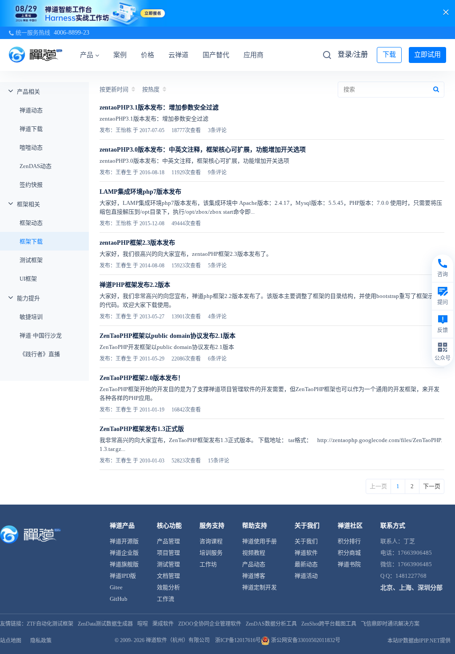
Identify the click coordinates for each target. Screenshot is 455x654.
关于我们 (306, 541)
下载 (389, 54)
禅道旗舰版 (124, 564)
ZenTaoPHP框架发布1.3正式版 (142, 429)
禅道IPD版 (123, 575)
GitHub (119, 598)
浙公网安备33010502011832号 (305, 640)
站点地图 (10, 641)
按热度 (151, 89)
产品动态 (253, 564)
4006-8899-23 (71, 32)
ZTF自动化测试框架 (50, 624)
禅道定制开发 (259, 587)
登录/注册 (353, 54)
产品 (86, 55)
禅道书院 (349, 564)
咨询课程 (211, 541)
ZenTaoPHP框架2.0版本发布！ (142, 378)
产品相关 (28, 91)
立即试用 (427, 54)
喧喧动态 (31, 147)
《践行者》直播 (40, 354)
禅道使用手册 (259, 541)
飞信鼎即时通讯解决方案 (390, 624)
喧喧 (142, 624)
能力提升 (28, 298)
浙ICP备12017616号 (238, 640)
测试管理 (168, 564)
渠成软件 (163, 624)
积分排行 (349, 541)
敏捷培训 (31, 316)
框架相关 (28, 204)
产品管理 (168, 541)
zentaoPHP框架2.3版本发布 (137, 242)
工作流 (165, 598)
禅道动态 (31, 110)
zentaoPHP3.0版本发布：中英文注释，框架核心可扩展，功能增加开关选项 (203, 149)
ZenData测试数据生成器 (105, 624)
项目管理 (168, 552)
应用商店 (256, 55)
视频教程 (253, 552)
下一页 (431, 486)
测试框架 (31, 260)
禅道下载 (31, 128)
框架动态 (31, 222)
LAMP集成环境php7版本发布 (140, 191)
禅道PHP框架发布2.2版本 (135, 285)
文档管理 (168, 575)
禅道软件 (306, 552)
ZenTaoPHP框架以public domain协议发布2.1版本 (167, 336)
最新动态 (306, 564)
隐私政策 (41, 641)
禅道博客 (253, 575)
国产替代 (216, 55)
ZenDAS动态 (36, 166)
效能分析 (168, 587)
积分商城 (349, 552)
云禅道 (178, 55)
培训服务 (211, 552)
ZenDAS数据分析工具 (271, 624)
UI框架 (28, 278)
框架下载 (31, 241)
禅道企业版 (124, 552)
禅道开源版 (124, 541)
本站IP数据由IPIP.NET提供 (419, 641)
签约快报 (31, 184)
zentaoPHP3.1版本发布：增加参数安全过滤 (159, 107)
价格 (147, 55)
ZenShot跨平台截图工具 (328, 624)
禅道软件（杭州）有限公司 (178, 640)
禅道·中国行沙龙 (41, 335)
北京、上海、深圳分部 (411, 587)
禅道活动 (306, 575)
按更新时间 (114, 89)
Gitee (116, 587)
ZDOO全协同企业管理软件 (209, 624)
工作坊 (208, 564)
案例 (120, 55)
